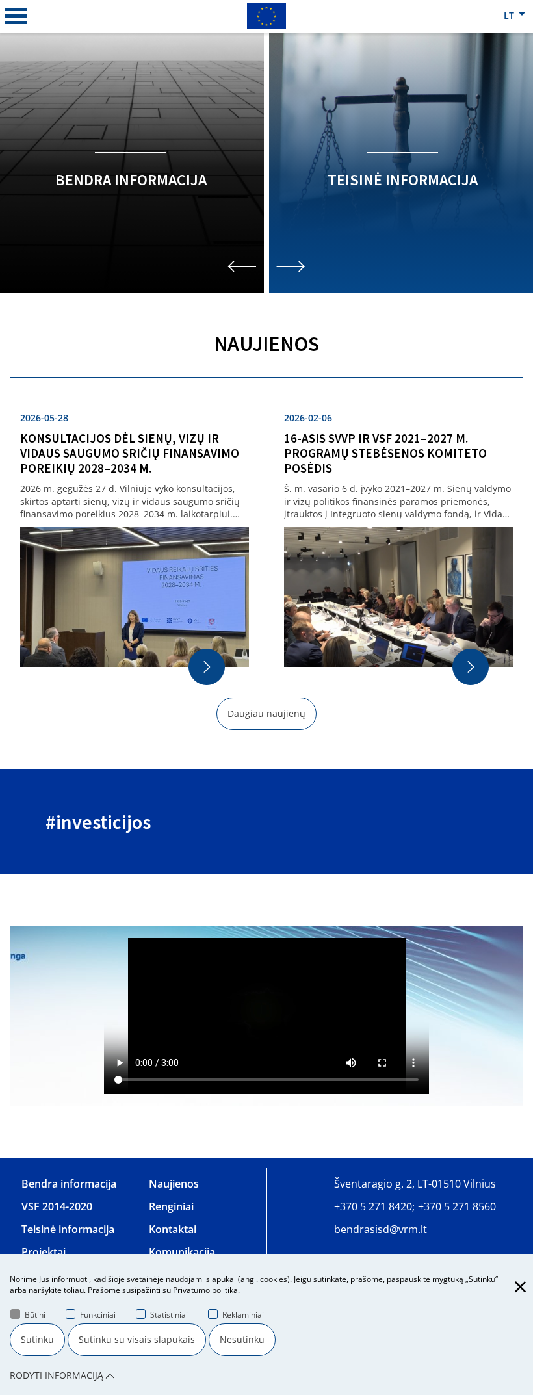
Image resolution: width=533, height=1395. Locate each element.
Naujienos (174, 1184)
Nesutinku (242, 1339)
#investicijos (98, 821)
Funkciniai (98, 1314)
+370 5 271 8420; (374, 1206)
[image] (266, 1016)
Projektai (43, 1252)
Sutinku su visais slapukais (137, 1339)
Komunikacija (182, 1252)
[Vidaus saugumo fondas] (266, 16)
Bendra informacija (68, 1184)
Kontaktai (172, 1229)
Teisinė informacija (67, 1229)
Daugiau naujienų (267, 713)
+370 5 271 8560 (457, 1206)
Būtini (35, 1314)
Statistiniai (169, 1314)
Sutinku (37, 1339)
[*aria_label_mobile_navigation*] (16, 16)
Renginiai (171, 1206)
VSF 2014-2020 (56, 1206)
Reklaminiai (243, 1314)
